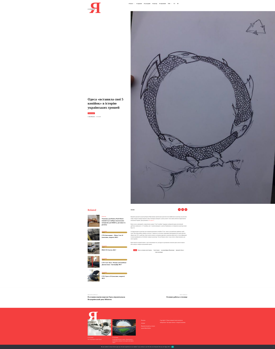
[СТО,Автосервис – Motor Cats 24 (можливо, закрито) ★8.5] (94, 235)
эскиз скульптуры (159, 252)
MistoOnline (147, 328)
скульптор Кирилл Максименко (167, 250)
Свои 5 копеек (156, 250)
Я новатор (104, 216)
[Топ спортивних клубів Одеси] (99, 327)
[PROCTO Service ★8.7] (94, 248)
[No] (273, 347)
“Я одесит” (151, 220)
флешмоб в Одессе (180, 250)
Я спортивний (90, 337)
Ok (172, 346)
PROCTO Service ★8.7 (109, 250)
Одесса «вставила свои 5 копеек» (145, 250)
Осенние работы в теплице (176, 297)
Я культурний (91, 113)
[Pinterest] (185, 209)
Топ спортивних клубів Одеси (95, 339)
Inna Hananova (92, 116)
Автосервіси (104, 231)
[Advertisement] (159, 266)
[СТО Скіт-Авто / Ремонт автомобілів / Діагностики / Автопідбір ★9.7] (94, 262)
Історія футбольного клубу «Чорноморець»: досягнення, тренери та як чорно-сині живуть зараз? (123, 341)
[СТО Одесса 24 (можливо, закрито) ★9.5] (94, 275)
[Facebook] (179, 209)
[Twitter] (182, 209)
